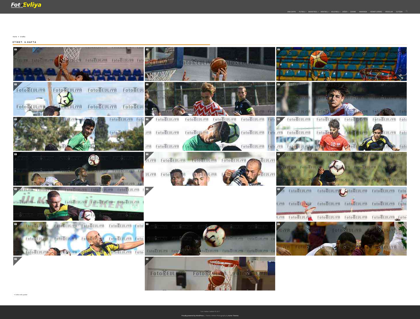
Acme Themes (233, 316)
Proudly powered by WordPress (192, 316)
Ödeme (353, 12)
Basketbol (312, 12)
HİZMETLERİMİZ (376, 12)
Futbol (302, 12)
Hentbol (324, 12)
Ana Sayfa (291, 12)
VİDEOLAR (389, 12)
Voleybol (335, 12)
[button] (407, 11)
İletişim (399, 12)
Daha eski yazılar (21, 295)
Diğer (344, 12)
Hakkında (363, 12)
